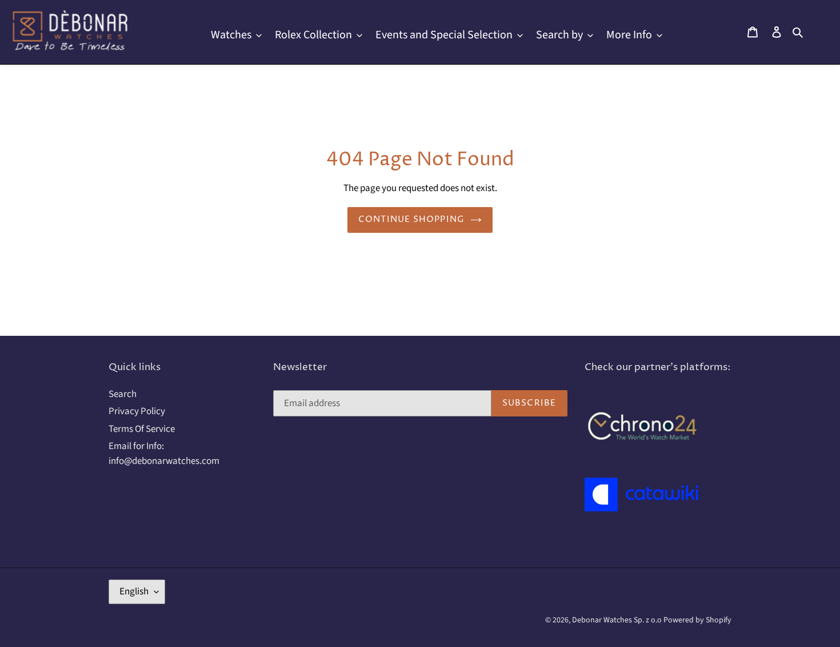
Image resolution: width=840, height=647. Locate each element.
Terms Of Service (142, 429)
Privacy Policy (137, 411)
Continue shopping (411, 219)
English (134, 591)
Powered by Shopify (697, 620)
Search (123, 394)
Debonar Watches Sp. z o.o (617, 620)
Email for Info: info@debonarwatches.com (164, 453)
